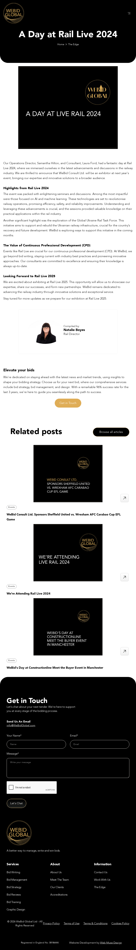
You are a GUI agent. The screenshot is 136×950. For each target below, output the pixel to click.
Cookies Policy (120, 923)
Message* (13, 753)
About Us (56, 872)
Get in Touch (68, 403)
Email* (74, 735)
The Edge (73, 44)
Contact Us (100, 872)
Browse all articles (111, 432)
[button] (129, 13)
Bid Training (14, 902)
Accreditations (59, 895)
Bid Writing (13, 872)
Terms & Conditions (95, 923)
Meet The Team (59, 880)
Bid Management (17, 880)
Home (60, 44)
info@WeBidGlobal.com (21, 725)
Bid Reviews (14, 895)
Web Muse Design (111, 943)
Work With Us (102, 880)
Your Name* (14, 735)
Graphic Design (16, 909)
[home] (13, 13)
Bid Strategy (14, 887)
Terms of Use (71, 923)
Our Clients (57, 887)
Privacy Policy (51, 923)
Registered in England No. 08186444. (40, 942)
